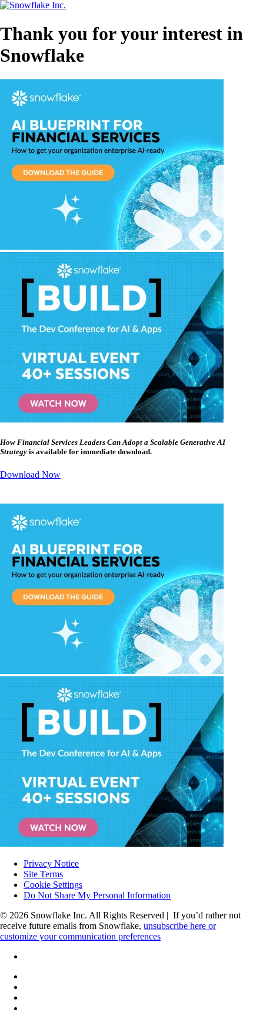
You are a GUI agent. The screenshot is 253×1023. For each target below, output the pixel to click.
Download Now (30, 474)
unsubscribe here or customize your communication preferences (108, 931)
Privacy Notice (51, 863)
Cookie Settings (53, 885)
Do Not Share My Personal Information (97, 895)
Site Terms (43, 874)
